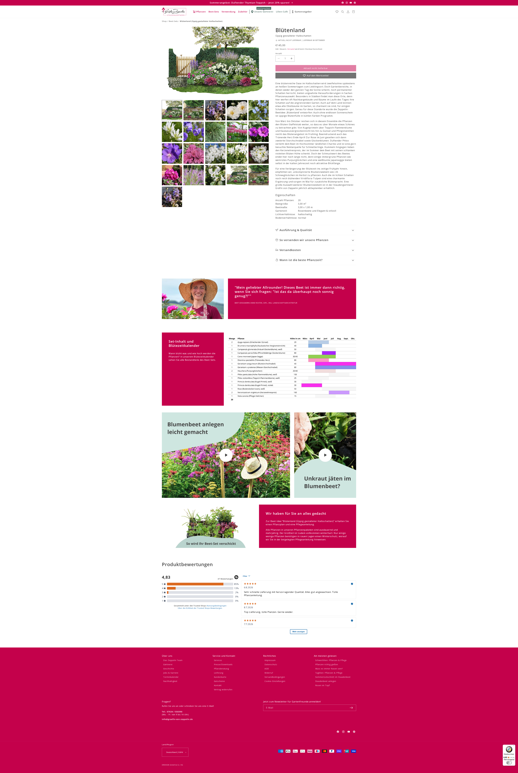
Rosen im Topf (322, 685)
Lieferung (218, 673)
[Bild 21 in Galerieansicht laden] (172, 197)
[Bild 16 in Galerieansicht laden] (172, 175)
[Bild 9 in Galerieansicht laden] (237, 132)
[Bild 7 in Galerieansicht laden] (193, 132)
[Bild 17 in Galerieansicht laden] (193, 175)
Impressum (270, 660)
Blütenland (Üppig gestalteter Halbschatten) (201, 21)
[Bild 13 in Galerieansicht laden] (215, 153)
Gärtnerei (168, 664)
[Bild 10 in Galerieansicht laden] (258, 132)
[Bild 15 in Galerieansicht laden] (258, 153)
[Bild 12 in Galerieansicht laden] (193, 153)
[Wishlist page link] (337, 11)
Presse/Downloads (223, 664)
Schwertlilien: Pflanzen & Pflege (331, 660)
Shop (164, 21)
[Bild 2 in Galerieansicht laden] (193, 110)
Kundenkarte (220, 677)
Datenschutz (271, 664)
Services (218, 660)
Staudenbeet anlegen (325, 681)
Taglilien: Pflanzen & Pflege (329, 673)
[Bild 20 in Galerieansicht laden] (258, 175)
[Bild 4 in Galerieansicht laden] (237, 110)
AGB (267, 668)
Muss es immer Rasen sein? (329, 668)
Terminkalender (171, 677)
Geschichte (168, 668)
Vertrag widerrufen (223, 689)
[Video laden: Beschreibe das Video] (325, 455)
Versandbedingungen (275, 677)
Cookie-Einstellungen (275, 681)
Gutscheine (219, 681)
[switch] (509, 762)
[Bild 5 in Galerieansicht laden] (258, 110)
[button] (342, 11)
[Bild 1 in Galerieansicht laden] (172, 110)
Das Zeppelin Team (173, 660)
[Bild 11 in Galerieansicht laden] (172, 153)
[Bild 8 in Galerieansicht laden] (215, 132)
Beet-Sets (173, 21)
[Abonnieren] (351, 708)
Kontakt (218, 685)
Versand (291, 49)
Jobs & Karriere (170, 673)
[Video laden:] (226, 455)
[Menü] (513, 746)
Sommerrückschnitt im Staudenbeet (333, 677)
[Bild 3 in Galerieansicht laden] (215, 110)
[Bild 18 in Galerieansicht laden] (215, 175)
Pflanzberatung (221, 668)
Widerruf (269, 673)
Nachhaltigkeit (170, 681)
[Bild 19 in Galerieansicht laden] (237, 175)
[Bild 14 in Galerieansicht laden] (237, 153)
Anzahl (278, 53)
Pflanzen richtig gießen (326, 664)
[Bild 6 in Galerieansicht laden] (172, 132)
